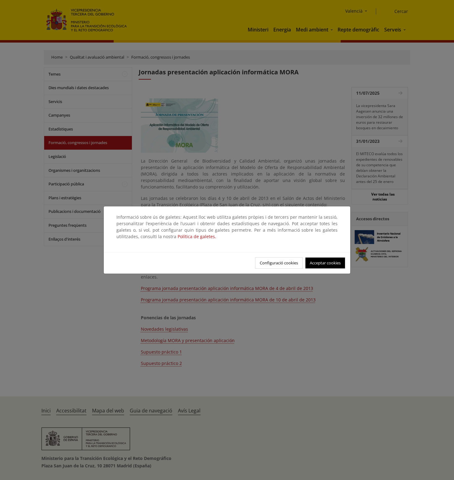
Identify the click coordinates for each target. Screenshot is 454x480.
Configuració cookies (279, 263)
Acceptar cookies (325, 263)
